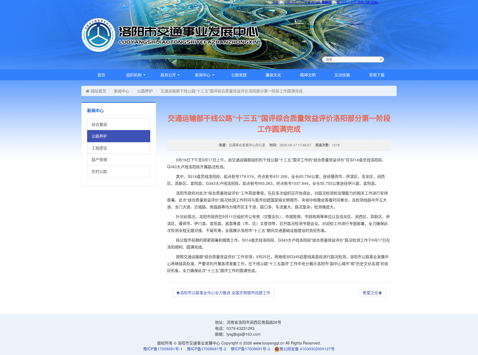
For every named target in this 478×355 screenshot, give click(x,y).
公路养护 (145, 91)
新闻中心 (203, 74)
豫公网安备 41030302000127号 (307, 348)
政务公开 (168, 74)
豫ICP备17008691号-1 (163, 348)
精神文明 (308, 74)
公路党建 (239, 74)
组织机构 (134, 74)
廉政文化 (273, 74)
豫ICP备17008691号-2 (206, 348)
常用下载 (377, 74)
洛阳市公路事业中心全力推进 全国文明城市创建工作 (225, 292)
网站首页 (98, 91)
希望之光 (370, 292)
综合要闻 (99, 124)
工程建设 (99, 148)
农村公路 (99, 171)
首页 (101, 74)
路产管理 (99, 159)
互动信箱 (342, 74)
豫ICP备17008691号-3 (250, 348)
